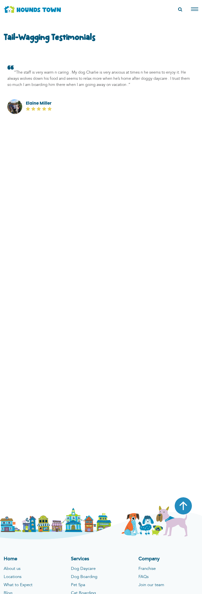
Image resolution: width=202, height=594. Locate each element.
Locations (12, 577)
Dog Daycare (83, 569)
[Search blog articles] (180, 9)
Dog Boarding (84, 577)
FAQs (143, 577)
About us (12, 569)
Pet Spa (78, 585)
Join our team (151, 585)
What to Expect (18, 585)
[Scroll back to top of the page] (183, 505)
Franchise (147, 569)
